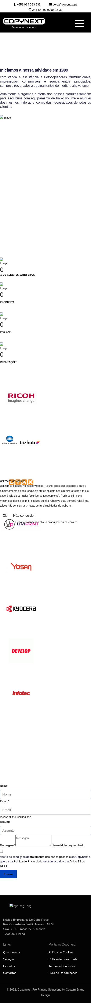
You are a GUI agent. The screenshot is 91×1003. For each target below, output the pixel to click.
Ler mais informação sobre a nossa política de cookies (45, 522)
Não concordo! (23, 515)
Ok (5, 515)
